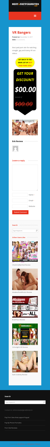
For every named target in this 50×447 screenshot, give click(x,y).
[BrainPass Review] (25, 317)
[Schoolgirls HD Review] (25, 344)
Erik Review (17, 141)
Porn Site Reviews (11, 428)
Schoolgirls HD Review (20, 347)
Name (31, 195)
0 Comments (20, 40)
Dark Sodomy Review (19, 375)
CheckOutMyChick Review (21, 265)
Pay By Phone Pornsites (13, 423)
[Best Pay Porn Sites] (26, 10)
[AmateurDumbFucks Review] (25, 289)
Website (32, 206)
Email (31, 200)
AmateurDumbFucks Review (22, 292)
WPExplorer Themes (33, 444)
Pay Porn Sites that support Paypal (17, 417)
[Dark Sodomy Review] (25, 372)
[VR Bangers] (25, 135)
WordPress (21, 444)
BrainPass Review (18, 320)
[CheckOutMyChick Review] (25, 262)
